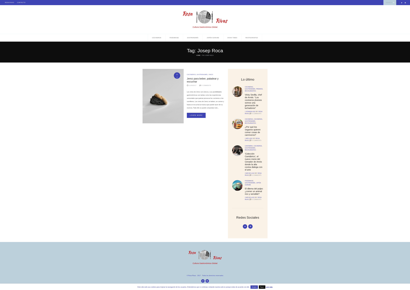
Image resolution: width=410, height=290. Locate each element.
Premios (259, 89)
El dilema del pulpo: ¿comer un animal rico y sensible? (254, 191)
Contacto (21, 2)
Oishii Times (232, 38)
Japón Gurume (213, 38)
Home (198, 55)
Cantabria (249, 146)
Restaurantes (252, 38)
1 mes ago (249, 138)
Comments (256, 113)
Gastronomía (192, 38)
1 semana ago (250, 111)
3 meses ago (250, 173)
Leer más (269, 287)
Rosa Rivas (9, 2)
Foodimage (174, 38)
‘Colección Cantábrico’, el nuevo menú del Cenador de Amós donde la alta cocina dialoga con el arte (253, 162)
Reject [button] (262, 287)
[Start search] (393, 2)
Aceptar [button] (254, 287)
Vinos (211, 74)
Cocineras (249, 87)
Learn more (196, 115)
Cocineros (156, 38)
